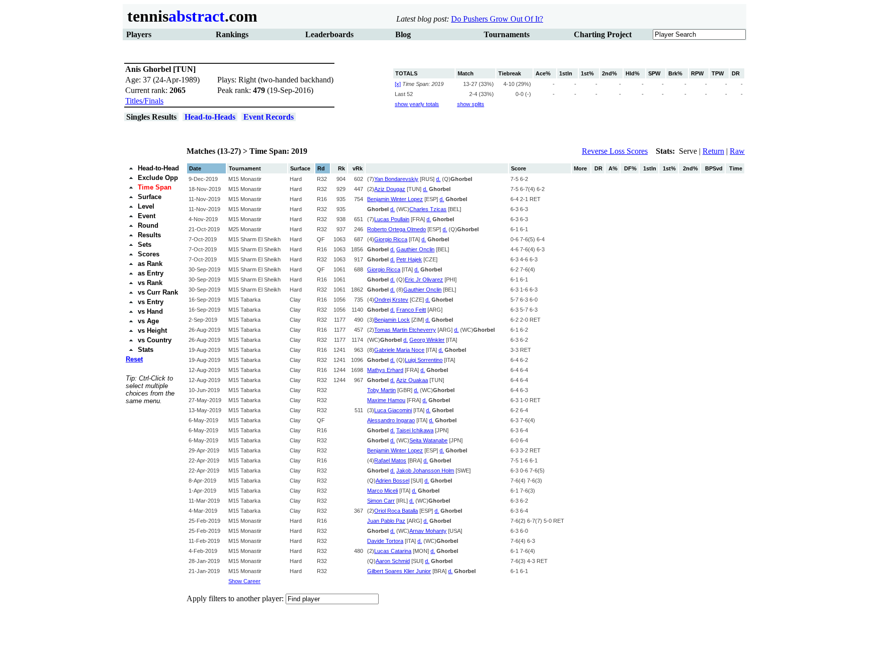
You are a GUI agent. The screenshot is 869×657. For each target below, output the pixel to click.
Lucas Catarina (392, 551)
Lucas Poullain (391, 219)
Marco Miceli (382, 491)
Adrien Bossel (392, 481)
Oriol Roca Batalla (396, 511)
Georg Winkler (427, 340)
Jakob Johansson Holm (425, 470)
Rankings (232, 34)
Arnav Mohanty (428, 531)
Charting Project (603, 34)
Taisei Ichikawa (414, 430)
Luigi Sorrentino (424, 360)
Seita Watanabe (428, 440)
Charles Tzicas (428, 209)
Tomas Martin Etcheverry (405, 330)
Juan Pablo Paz (386, 521)
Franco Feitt (411, 310)
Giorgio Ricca (390, 239)
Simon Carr (381, 501)
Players (138, 34)
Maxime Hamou (386, 400)
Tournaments (507, 34)
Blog (403, 34)
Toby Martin (381, 390)
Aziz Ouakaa (412, 380)
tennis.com (190, 16)
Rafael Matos (390, 460)
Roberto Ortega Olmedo (396, 229)
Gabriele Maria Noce (399, 350)
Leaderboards (329, 34)
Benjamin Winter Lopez (395, 199)
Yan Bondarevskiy (396, 179)
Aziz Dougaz (389, 189)
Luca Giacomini (393, 410)
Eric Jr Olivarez (424, 279)
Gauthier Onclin (415, 249)
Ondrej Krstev (391, 300)
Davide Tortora (385, 541)
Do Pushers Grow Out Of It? (497, 19)
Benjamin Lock (392, 320)
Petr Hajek (409, 259)
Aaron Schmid (393, 561)
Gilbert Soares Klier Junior (399, 571)
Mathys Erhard (385, 370)
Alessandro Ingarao (391, 420)
